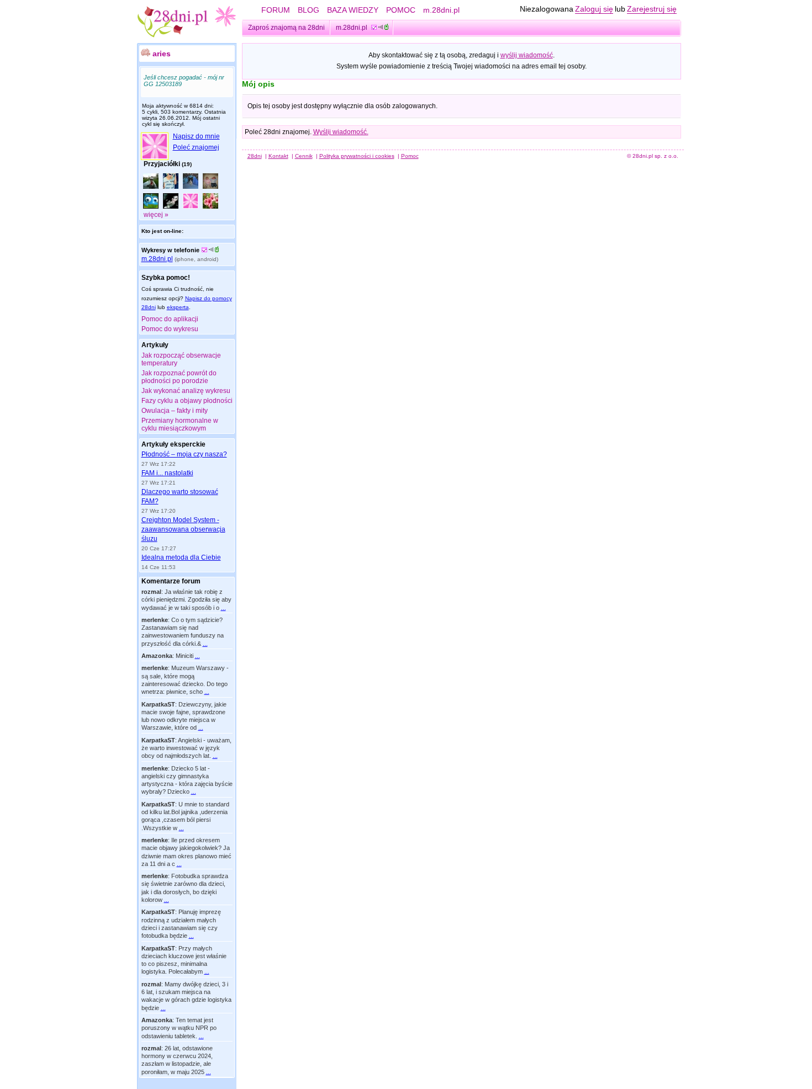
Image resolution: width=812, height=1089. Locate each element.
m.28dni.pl (441, 10)
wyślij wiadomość (526, 55)
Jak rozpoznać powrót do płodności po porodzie (179, 377)
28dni (254, 156)
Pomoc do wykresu (169, 329)
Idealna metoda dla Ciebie (181, 557)
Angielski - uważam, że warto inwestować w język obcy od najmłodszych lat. (186, 748)
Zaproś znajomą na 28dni (286, 27)
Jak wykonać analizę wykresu (185, 391)
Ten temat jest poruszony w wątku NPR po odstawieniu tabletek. (179, 1028)
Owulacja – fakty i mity (174, 411)
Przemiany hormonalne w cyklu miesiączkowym (179, 424)
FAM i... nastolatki (167, 473)
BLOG (308, 10)
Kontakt (278, 156)
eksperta (178, 307)
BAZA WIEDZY (352, 10)
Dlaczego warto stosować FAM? (179, 496)
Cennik (304, 156)
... (223, 607)
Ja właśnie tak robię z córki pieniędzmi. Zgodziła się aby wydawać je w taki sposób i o (186, 599)
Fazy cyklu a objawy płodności (187, 401)
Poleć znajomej (196, 147)
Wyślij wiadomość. (340, 132)
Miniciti (184, 655)
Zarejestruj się (652, 8)
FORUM (275, 10)
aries (161, 53)
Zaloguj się (594, 8)
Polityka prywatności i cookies (356, 156)
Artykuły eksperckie (173, 444)
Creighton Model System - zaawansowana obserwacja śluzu (183, 529)
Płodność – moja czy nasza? (184, 454)
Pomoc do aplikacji (169, 319)
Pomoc (410, 156)
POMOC (400, 10)
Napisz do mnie (196, 136)
